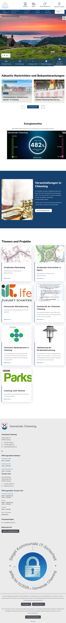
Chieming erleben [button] (37, 11)
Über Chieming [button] (5, 11)
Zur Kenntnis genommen (33, 617)
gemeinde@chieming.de (10, 446)
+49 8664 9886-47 (9, 484)
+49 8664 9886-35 (9, 444)
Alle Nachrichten (33, 107)
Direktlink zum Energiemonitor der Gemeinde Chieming (38, 128)
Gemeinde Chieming (23, 426)
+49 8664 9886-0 (9, 442)
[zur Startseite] (5, 5)
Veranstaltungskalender (43, 210)
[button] (64, 18)
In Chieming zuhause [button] (27, 11)
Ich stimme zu (26, 604)
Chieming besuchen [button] (48, 11)
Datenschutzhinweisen (32, 600)
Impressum (33, 621)
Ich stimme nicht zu (39, 604)
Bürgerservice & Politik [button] (15, 11)
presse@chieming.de (9, 522)
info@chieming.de (8, 486)
